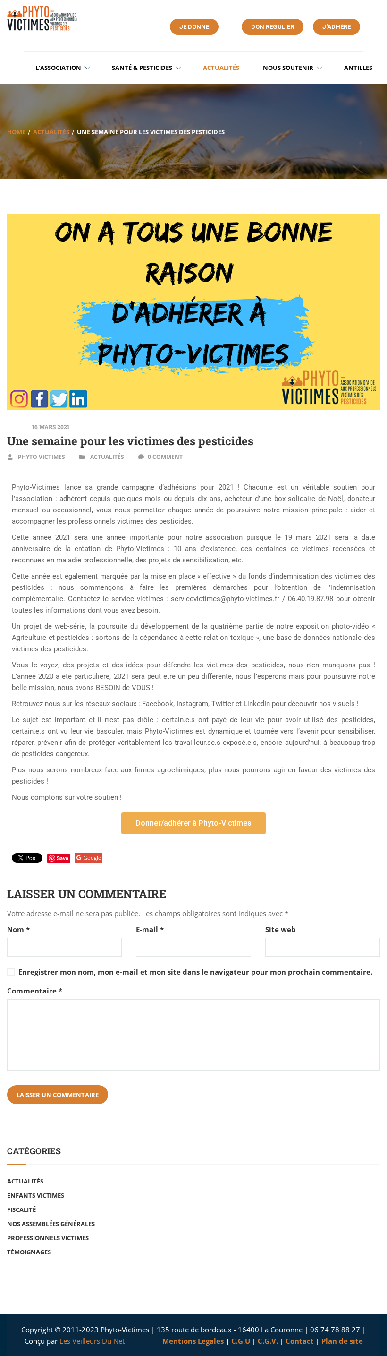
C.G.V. (268, 1341)
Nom (18, 929)
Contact (301, 1341)
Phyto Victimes (41, 457)
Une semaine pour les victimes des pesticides (130, 441)
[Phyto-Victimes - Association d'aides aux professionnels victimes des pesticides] (42, 18)
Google (92, 857)
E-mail (150, 929)
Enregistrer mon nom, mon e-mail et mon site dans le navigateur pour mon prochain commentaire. (195, 972)
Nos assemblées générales (51, 1223)
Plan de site (342, 1341)
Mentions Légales (193, 1341)
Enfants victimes (35, 1195)
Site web (280, 929)
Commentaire (34, 990)
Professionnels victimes (48, 1238)
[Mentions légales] (161, 1341)
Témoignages (29, 1252)
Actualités (51, 132)
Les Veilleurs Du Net (92, 1341)
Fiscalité (21, 1209)
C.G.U (240, 1341)
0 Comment (165, 457)
